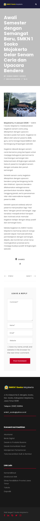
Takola (7, 487)
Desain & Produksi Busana (15, 442)
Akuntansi (8, 434)
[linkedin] (8, 515)
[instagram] (20, 515)
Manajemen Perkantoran (15, 450)
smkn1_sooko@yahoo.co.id (15, 412)
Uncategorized (13, 79)
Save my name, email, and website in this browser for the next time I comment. (19, 350)
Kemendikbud (10, 473)
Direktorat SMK (10, 476)
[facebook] (4, 515)
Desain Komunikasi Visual (14, 446)
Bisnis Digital (9, 438)
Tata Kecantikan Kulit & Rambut (18, 454)
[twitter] (16, 515)
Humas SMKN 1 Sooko (16, 76)
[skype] (12, 515)
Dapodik (7, 491)
